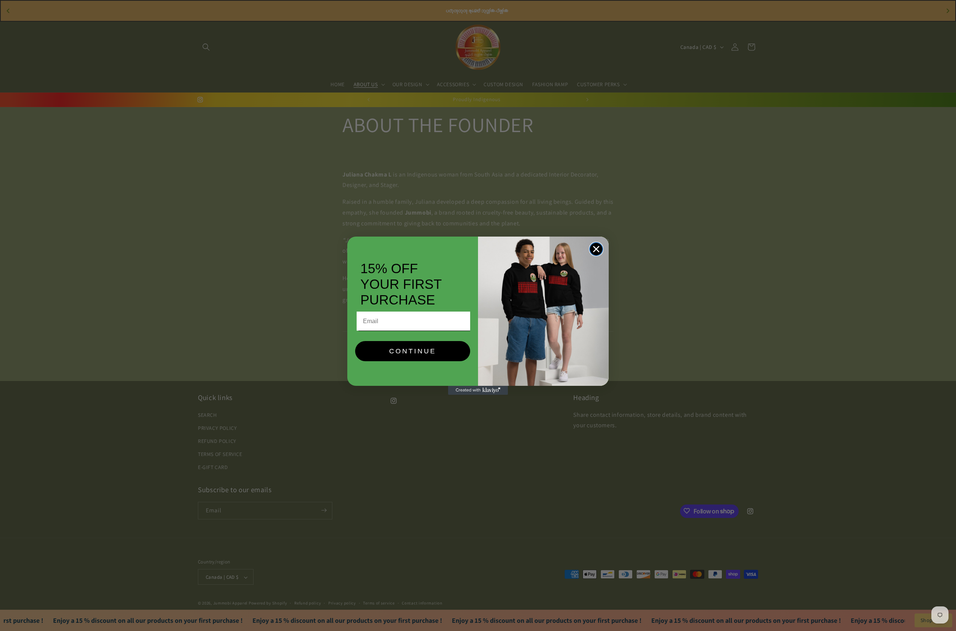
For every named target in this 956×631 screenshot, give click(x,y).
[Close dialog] (596, 249)
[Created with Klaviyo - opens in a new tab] (478, 390)
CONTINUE (412, 351)
